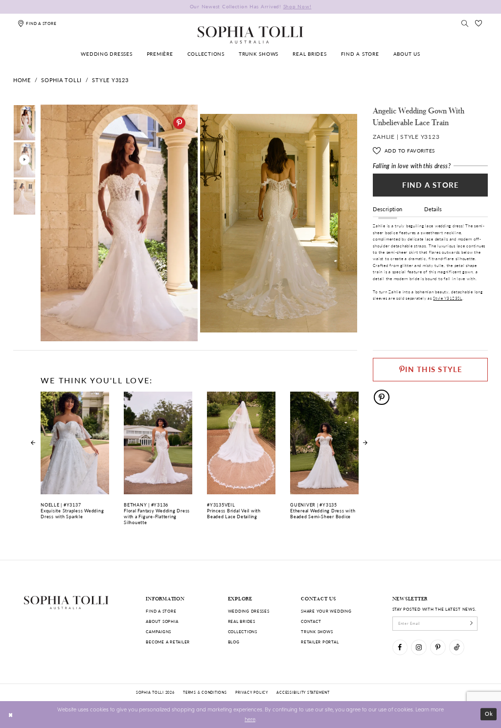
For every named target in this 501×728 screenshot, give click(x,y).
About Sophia (162, 621)
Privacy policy (251, 692)
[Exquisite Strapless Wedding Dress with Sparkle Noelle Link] (75, 459)
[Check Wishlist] (479, 23)
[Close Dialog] (10, 714)
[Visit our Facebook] (400, 647)
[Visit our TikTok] (456, 647)
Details (433, 209)
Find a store (161, 611)
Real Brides (241, 621)
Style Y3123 (110, 80)
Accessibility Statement (302, 692)
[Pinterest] (179, 123)
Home (22, 80)
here (250, 719)
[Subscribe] (471, 623)
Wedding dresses (249, 611)
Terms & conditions (205, 692)
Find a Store (430, 185)
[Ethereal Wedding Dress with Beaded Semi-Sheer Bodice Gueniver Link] (324, 459)
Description (387, 209)
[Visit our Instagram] (418, 647)
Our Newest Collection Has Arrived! (251, 6)
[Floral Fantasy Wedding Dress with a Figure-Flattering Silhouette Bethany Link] (158, 462)
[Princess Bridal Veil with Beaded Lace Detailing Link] (241, 459)
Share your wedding (326, 611)
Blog (234, 641)
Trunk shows (317, 631)
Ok (489, 714)
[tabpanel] (118, 223)
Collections (242, 631)
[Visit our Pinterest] (437, 647)
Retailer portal (320, 641)
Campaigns (158, 631)
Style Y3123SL (447, 298)
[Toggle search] (465, 23)
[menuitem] (107, 54)
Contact (311, 621)
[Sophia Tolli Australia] (250, 34)
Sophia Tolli (61, 80)
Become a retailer (168, 641)
